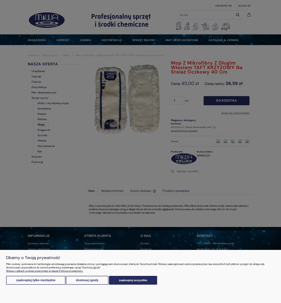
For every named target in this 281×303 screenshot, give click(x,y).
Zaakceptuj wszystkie (133, 280)
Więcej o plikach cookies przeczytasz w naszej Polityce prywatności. (44, 271)
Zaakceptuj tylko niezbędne (35, 280)
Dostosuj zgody (87, 280)
